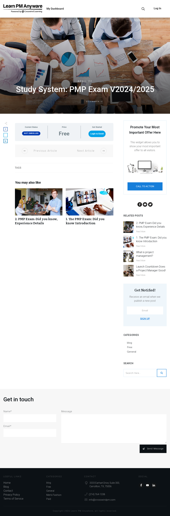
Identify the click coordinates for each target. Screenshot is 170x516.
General (131, 351)
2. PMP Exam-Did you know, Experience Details (38, 208)
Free (129, 347)
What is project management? (145, 254)
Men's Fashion (53, 495)
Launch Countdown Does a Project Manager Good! (151, 268)
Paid (48, 499)
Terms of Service (13, 498)
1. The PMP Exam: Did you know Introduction (89, 208)
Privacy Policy (11, 494)
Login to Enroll (97, 134)
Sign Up (145, 318)
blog (129, 342)
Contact (8, 490)
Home (7, 482)
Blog (6, 486)
